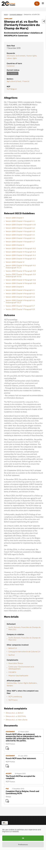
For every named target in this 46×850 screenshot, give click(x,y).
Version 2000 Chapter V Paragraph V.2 (20, 293)
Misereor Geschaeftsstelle (18, 676)
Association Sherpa (15, 663)
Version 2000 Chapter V (15, 287)
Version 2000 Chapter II (15, 218)
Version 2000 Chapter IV (15, 262)
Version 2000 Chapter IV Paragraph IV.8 (21, 283)
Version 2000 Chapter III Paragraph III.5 (21, 259)
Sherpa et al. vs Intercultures (16, 720)
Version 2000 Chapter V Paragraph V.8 (20, 309)
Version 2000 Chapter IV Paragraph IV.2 (21, 271)
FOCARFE (12, 672)
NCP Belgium (12, 89)
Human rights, (31, 56)
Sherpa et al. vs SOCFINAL (16, 716)
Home (6, 14)
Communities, (12, 683)
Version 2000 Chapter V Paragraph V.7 (20, 306)
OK (23, 838)
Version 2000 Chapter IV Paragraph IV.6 (21, 280)
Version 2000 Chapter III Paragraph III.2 (21, 248)
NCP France (13, 700)
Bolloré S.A (12, 648)
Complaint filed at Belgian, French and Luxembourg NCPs (22, 792)
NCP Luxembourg (15, 696)
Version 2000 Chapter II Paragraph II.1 (20, 221)
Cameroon (11, 66)
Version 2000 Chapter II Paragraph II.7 (20, 242)
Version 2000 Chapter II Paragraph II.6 (20, 238)
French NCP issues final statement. (21, 758)
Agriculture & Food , (14, 81)
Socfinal (11, 655)
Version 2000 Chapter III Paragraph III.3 (21, 252)
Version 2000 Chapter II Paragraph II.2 (20, 228)
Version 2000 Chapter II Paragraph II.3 (20, 231)
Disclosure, (11, 56)
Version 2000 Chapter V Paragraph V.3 (20, 297)
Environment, (21, 56)
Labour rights (12, 58)
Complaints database (16, 14)
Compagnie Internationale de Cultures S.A (24, 651)
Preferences (23, 845)
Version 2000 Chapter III (15, 245)
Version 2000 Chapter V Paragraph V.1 (20, 290)
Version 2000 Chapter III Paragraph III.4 (21, 255)
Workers (10, 686)
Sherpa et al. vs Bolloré (14, 713)
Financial (25, 81)
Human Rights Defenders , (28, 683)
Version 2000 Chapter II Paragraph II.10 (21, 225)
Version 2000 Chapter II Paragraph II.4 (20, 235)
